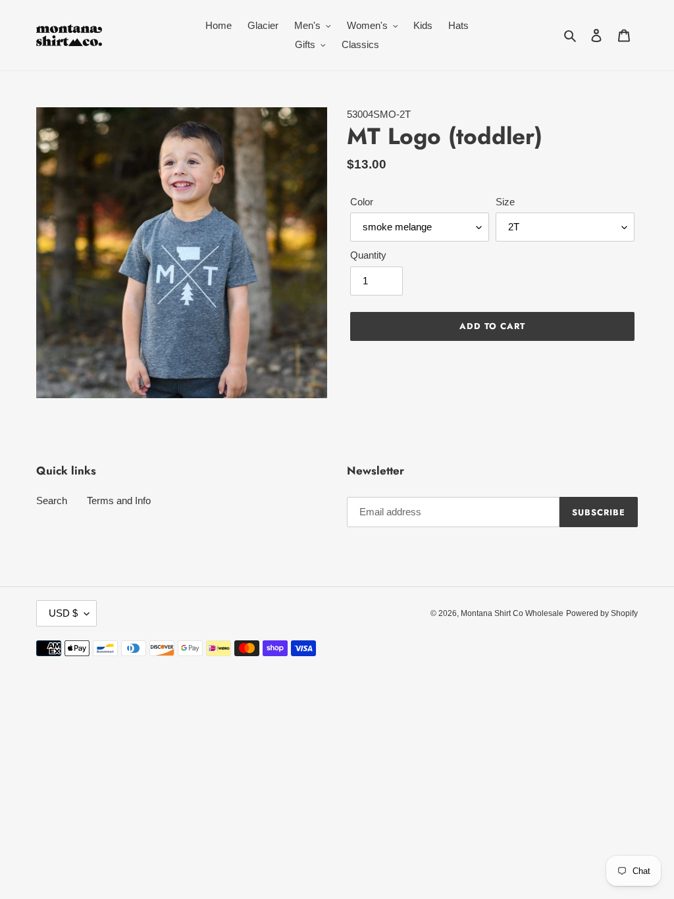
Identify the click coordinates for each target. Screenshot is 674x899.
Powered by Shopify (602, 613)
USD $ (63, 613)
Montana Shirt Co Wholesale (512, 613)
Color (361, 201)
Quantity (368, 255)
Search (51, 500)
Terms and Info (119, 500)
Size (505, 201)
